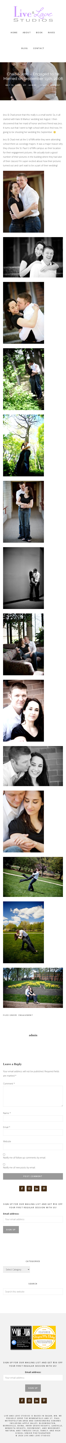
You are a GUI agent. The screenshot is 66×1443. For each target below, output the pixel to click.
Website (7, 1141)
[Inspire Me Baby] (44, 1352)
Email (6, 1127)
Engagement (26, 1015)
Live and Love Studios (33, 14)
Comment (9, 1083)
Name (7, 1113)
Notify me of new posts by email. (19, 1167)
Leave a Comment (50, 85)
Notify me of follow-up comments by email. (24, 1157)
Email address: (11, 1213)
